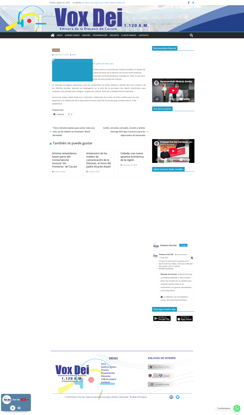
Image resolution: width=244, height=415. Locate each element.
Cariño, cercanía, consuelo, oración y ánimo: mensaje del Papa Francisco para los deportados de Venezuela (124, 131)
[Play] (13, 408)
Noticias (56, 50)
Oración (86, 35)
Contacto (143, 35)
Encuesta (114, 35)
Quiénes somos (72, 35)
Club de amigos (128, 35)
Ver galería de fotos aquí (103, 63)
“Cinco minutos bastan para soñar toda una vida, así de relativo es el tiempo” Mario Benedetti (74, 131)
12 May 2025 (163, 258)
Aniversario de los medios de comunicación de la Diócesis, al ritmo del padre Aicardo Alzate (98, 160)
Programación (100, 35)
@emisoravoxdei (181, 254)
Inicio (59, 35)
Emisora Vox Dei (166, 254)
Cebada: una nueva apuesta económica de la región (132, 157)
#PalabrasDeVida (166, 268)
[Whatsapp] (236, 408)
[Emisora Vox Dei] (53, 35)
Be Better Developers (138, 397)
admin (74, 55)
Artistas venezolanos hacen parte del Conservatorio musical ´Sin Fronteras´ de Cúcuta (64, 160)
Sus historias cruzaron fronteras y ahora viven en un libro (106, 2)
